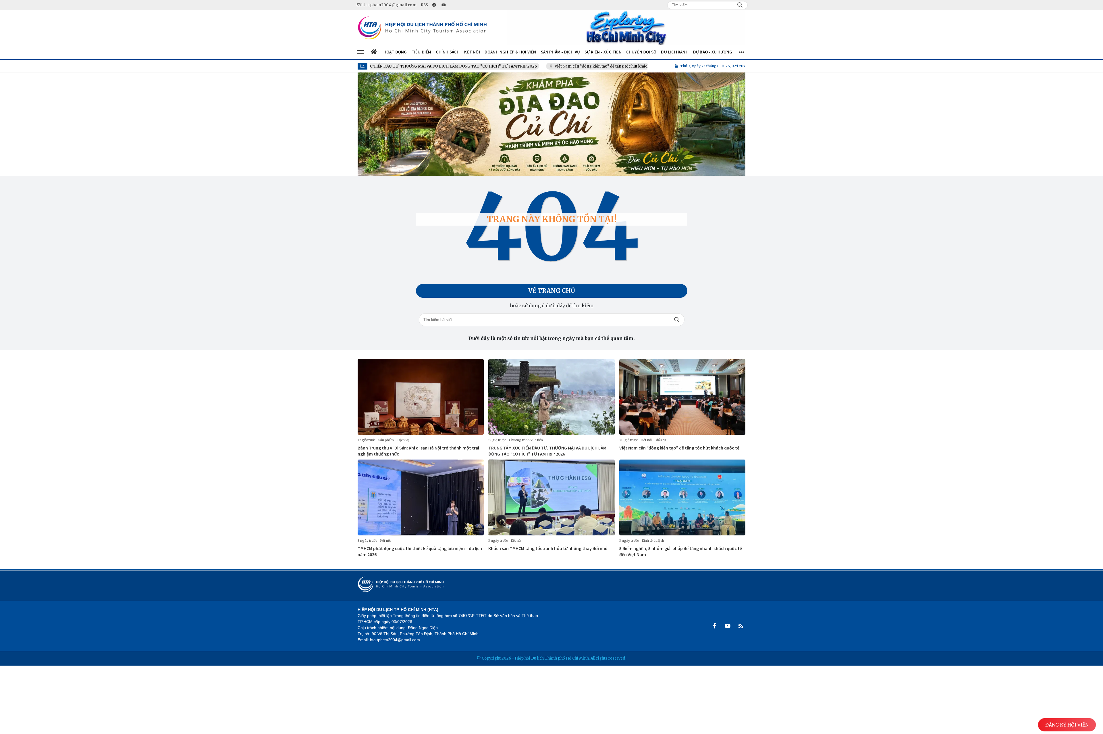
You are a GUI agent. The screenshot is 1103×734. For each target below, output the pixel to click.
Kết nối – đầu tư (653, 440)
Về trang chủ (551, 290)
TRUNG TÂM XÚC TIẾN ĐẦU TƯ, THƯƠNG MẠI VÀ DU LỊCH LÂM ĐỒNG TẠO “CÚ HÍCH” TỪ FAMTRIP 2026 (394, 66)
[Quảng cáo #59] (551, 124)
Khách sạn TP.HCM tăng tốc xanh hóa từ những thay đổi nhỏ (548, 548)
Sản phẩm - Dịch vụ (393, 440)
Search (740, 5)
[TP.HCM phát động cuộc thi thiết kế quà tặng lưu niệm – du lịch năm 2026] (421, 497)
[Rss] (740, 626)
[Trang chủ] (374, 52)
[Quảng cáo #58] (626, 27)
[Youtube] (727, 626)
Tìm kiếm (677, 319)
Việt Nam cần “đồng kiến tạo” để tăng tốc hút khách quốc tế (565, 66)
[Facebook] (714, 626)
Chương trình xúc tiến (526, 440)
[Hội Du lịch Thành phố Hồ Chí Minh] (422, 27)
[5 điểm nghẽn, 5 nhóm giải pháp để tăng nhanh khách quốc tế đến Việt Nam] (682, 497)
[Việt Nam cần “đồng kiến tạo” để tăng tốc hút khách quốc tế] (682, 397)
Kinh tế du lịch (653, 541)
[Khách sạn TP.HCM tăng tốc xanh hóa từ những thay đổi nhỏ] (551, 497)
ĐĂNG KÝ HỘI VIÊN (1067, 725)
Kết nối (385, 541)
